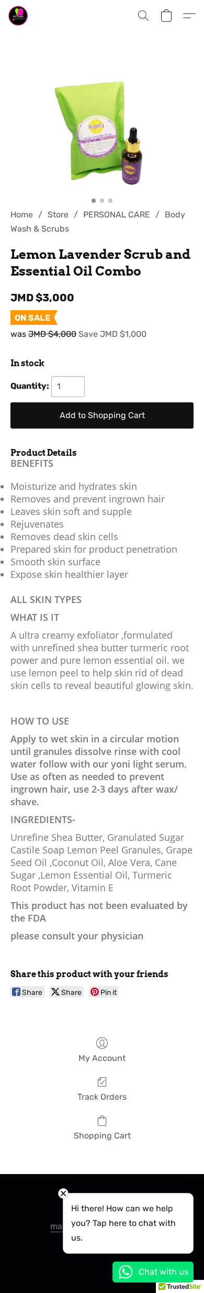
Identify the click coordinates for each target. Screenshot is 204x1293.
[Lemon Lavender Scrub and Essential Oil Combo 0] (102, 132)
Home (21, 215)
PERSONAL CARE (116, 215)
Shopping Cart (102, 1136)
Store (58, 215)
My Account (102, 1058)
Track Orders (102, 1097)
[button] (18, 15)
